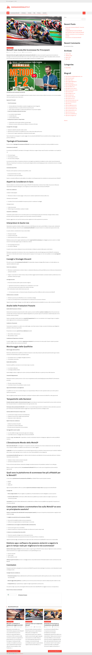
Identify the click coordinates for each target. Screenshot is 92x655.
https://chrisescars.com (70, 112)
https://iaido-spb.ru (69, 80)
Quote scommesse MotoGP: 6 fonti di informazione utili (14, 651)
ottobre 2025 (68, 54)
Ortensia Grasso (19, 52)
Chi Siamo (24, 13)
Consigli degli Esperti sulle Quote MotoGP (73, 30)
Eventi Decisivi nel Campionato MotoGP (73, 37)
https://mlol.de (68, 103)
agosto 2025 (68, 57)
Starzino (65, 120)
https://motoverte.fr (69, 91)
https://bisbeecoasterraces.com (71, 100)
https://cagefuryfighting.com (71, 81)
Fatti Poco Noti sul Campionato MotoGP (33, 624)
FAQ (34, 13)
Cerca (65, 17)
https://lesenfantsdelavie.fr (70, 102)
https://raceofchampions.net (71, 108)
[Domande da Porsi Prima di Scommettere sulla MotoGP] (53, 614)
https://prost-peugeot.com (70, 115)
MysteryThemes (20, 653)
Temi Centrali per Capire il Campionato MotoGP (74, 32)
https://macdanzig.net (69, 78)
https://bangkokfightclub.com (71, 85)
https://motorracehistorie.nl (71, 107)
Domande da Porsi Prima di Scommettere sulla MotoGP (51, 624)
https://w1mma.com (69, 83)
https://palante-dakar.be (70, 96)
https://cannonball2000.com (71, 113)
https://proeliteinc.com (69, 86)
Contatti (44, 13)
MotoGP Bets (10, 48)
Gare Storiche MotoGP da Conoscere (55, 651)
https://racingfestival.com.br (71, 105)
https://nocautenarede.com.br (71, 90)
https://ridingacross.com (70, 93)
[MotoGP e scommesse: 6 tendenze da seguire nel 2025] (15, 614)
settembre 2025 (68, 55)
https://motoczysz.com (70, 98)
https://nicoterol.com (69, 95)
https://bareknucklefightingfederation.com (73, 76)
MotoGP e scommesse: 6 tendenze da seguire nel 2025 (15, 624)
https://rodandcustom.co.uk (70, 110)
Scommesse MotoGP (14, 13)
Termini (29, 13)
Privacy (38, 13)
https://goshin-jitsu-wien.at (70, 88)
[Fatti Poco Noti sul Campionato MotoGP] (34, 614)
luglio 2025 (67, 59)
